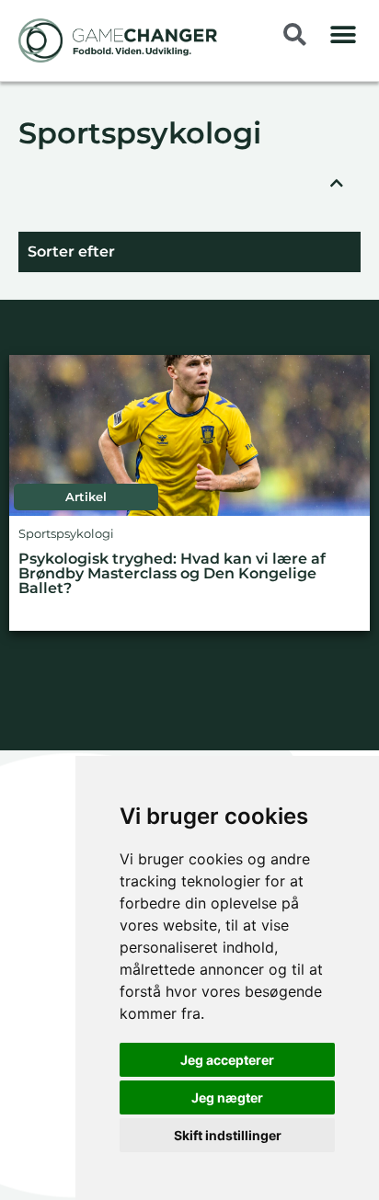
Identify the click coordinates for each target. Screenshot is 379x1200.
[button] (342, 34)
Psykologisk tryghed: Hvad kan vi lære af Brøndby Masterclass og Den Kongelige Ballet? (172, 574)
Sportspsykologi (139, 135)
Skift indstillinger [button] (227, 1135)
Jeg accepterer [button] (227, 1060)
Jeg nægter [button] (227, 1097)
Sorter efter (71, 251)
